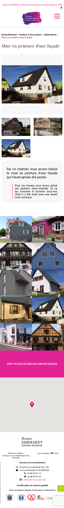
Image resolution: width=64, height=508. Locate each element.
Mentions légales (15, 453)
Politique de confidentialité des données (16, 457)
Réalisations (50, 34)
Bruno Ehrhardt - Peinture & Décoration (21, 34)
